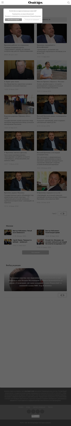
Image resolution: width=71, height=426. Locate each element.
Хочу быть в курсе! (13, 19)
